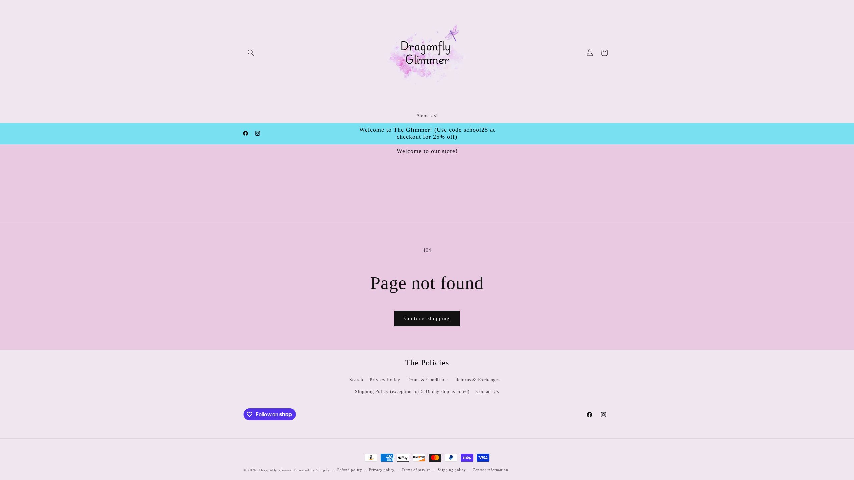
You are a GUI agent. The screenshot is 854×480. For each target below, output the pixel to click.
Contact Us (487, 391)
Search (356, 379)
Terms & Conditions (428, 379)
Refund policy (349, 470)
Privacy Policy (385, 379)
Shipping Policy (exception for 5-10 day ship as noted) (412, 391)
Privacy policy (382, 470)
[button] (251, 52)
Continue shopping (427, 318)
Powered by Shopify (312, 470)
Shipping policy (452, 470)
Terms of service (416, 470)
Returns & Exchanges (477, 379)
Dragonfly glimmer (277, 470)
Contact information (490, 470)
